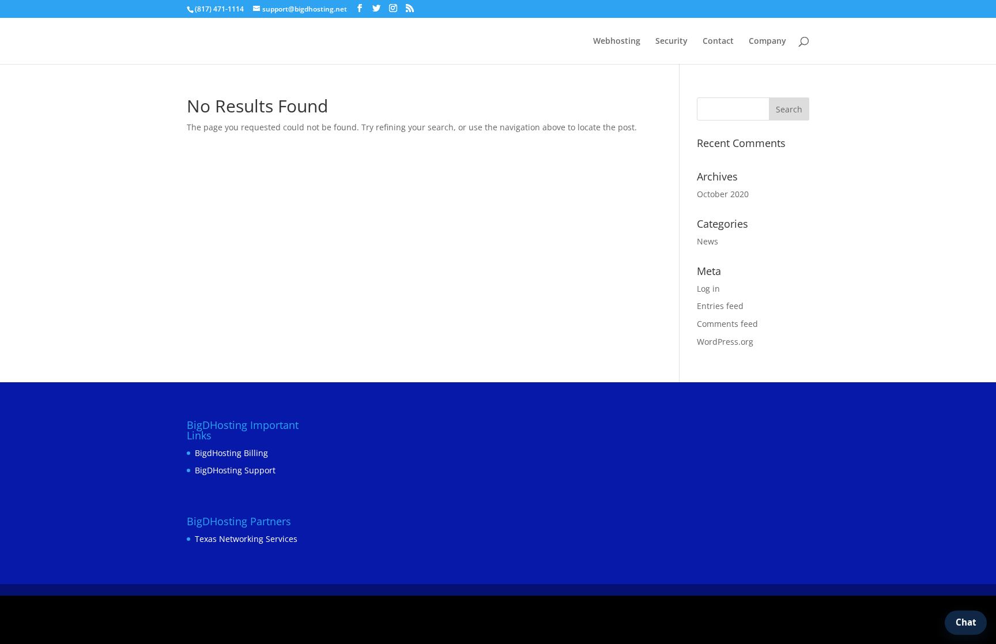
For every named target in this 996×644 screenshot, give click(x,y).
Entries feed (720, 305)
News (707, 241)
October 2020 (723, 194)
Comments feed (727, 323)
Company (767, 41)
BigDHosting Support (235, 470)
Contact (718, 41)
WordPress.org (725, 341)
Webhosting (616, 41)
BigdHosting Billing (231, 452)
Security (671, 41)
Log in (708, 288)
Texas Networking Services (246, 538)
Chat (966, 622)
